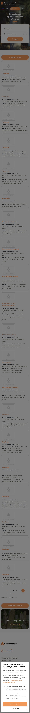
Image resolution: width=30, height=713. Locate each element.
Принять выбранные (15, 703)
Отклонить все (15, 708)
